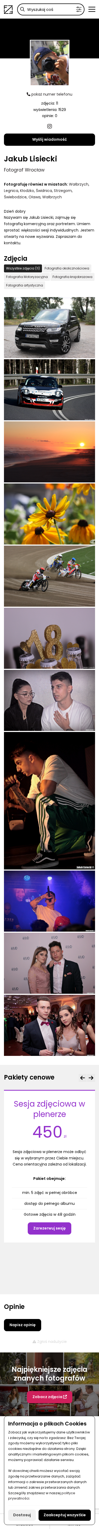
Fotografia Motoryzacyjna (27, 277)
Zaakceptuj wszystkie (65, 1515)
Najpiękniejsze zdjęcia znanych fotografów (49, 1374)
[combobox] (50, 9)
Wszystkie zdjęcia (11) (23, 268)
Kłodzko (27, 190)
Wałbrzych (78, 184)
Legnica (11, 190)
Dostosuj (22, 1515)
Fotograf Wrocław (24, 170)
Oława (34, 197)
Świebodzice (15, 197)
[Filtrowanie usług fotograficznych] (78, 9)
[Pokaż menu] (91, 9)
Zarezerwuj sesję (49, 1228)
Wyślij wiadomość (49, 139)
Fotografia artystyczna (24, 285)
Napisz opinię (23, 1324)
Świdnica (44, 190)
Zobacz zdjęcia (47, 1397)
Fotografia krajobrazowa (72, 277)
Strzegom (63, 190)
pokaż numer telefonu (51, 94)
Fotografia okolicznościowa (67, 268)
